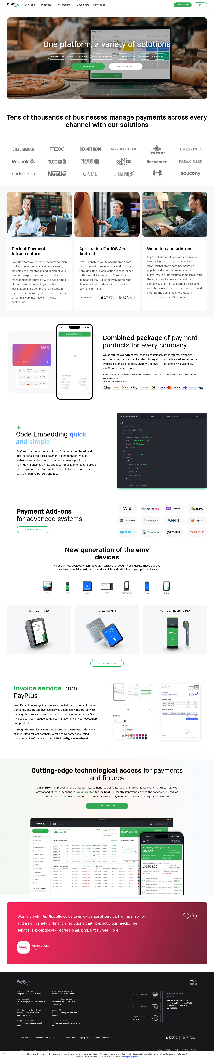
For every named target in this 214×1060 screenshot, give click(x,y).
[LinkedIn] (193, 984)
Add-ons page (31, 529)
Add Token (151, 416)
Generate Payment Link (128, 416)
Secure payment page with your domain (64, 1013)
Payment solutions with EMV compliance (63, 1003)
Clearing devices (57, 56)
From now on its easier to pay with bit (66, 1024)
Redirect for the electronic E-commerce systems (28, 1013)
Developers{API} (78, 1038)
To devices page (105, 663)
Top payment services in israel (29, 994)
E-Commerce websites (102, 56)
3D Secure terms (93, 1038)
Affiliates (53, 1038)
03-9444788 (172, 1008)
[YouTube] (191, 984)
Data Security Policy (25, 1038)
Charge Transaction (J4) (173, 416)
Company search (109, 1038)
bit (134, 56)
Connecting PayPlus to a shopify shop (30, 1024)
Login (199, 5)
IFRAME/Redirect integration (63, 994)
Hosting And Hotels (78, 56)
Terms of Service (41, 1038)
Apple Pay (144, 56)
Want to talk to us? (125, 66)
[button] (98, 5)
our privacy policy (131, 1057)
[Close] (4, 1054)
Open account (183, 5)
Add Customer (196, 416)
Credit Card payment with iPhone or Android (31, 1003)
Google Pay (159, 56)
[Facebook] (196, 984)
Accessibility (64, 1038)
